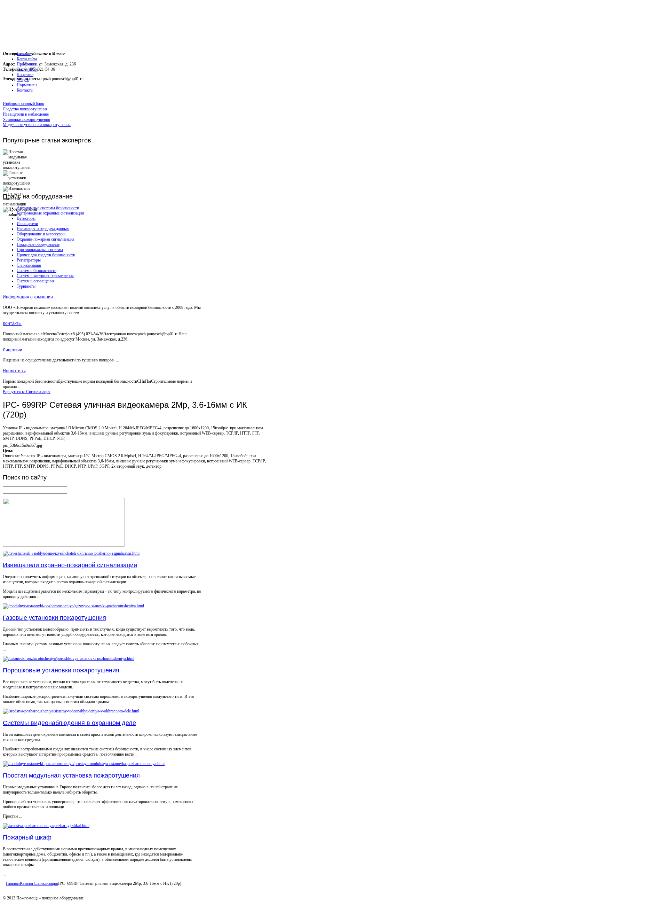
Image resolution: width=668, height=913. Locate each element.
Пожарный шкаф (27, 837)
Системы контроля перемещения (45, 275)
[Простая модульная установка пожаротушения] (84, 763)
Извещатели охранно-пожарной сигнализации (70, 565)
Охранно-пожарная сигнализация (45, 239)
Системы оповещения (36, 281)
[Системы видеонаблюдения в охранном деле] (71, 711)
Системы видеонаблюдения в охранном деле (69, 722)
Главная (13, 883)
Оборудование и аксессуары (41, 234)
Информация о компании (28, 297)
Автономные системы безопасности (48, 207)
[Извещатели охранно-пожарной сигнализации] (71, 553)
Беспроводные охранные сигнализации (50, 213)
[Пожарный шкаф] (46, 825)
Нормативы (14, 370)
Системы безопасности (36, 270)
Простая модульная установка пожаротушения (71, 775)
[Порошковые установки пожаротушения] (68, 658)
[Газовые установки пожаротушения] (73, 605)
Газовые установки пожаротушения (54, 617)
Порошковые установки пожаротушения (61, 670)
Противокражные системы (40, 249)
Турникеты (26, 286)
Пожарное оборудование (38, 244)
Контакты (12, 323)
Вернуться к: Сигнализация (26, 391)
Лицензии (12, 350)
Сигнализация (29, 265)
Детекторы (26, 218)
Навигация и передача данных (43, 228)
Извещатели (27, 223)
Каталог (27, 883)
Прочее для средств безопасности (46, 254)
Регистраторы (29, 260)
